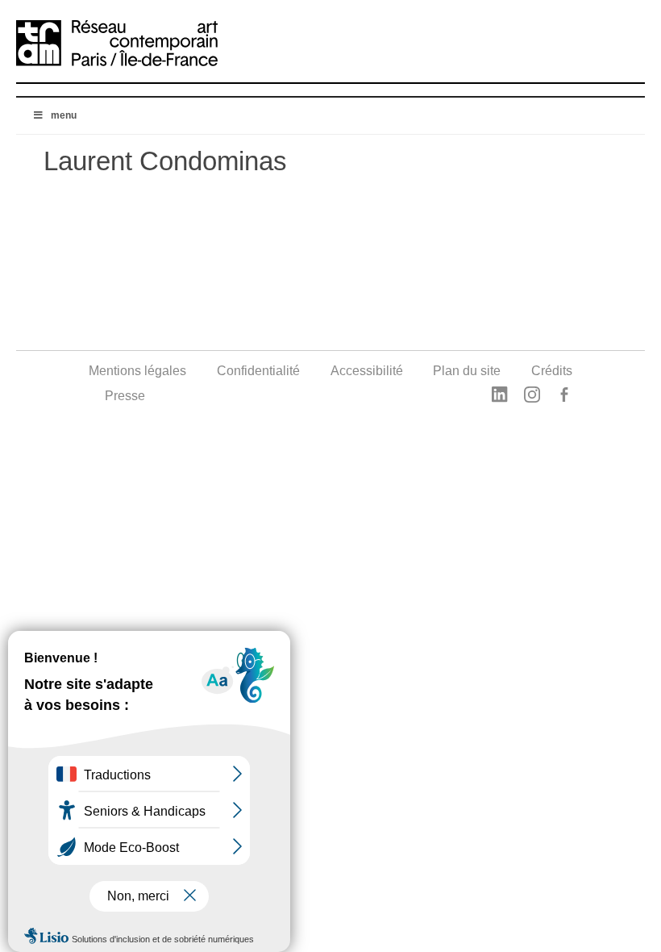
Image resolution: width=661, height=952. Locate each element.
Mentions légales (137, 371)
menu (64, 115)
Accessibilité (366, 371)
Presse (125, 396)
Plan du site (467, 371)
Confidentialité (258, 371)
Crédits (551, 371)
